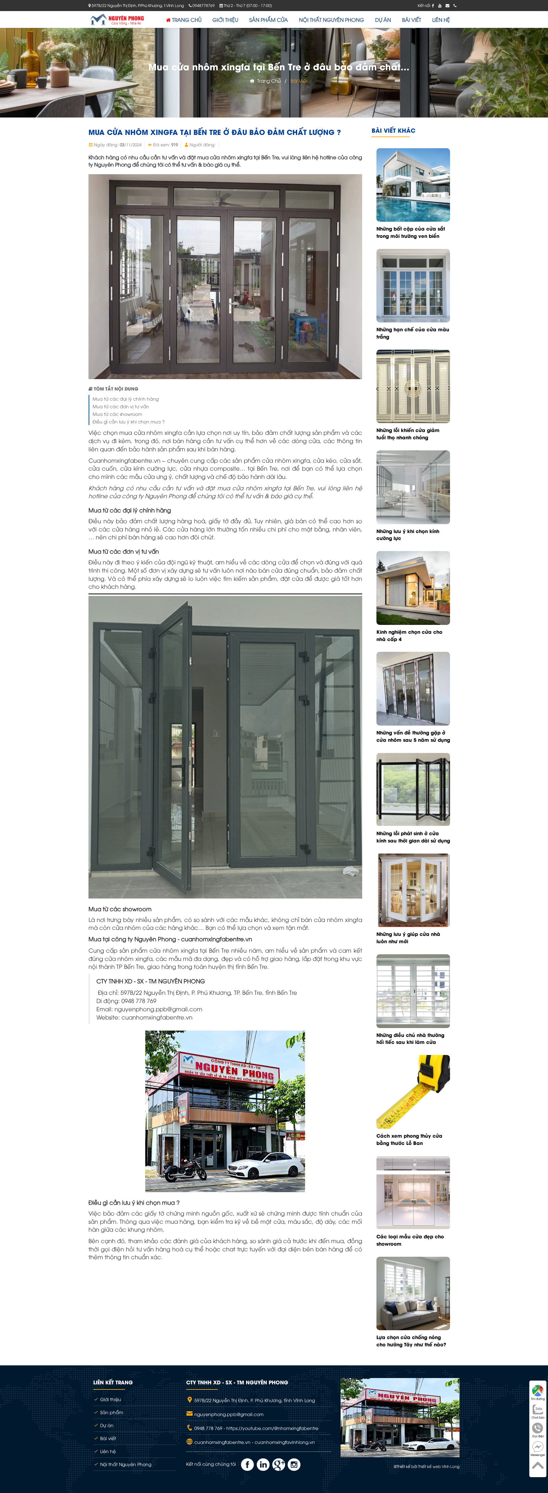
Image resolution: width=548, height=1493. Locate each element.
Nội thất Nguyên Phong (125, 1464)
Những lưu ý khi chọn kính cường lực (407, 534)
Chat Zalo (538, 1417)
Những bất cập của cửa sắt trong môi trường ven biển (410, 232)
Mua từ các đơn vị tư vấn (121, 406)
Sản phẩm (111, 1412)
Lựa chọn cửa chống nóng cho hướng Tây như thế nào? (411, 1340)
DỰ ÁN (383, 19)
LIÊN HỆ (441, 19)
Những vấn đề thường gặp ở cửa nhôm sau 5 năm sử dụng (413, 736)
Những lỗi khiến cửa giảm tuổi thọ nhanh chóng (408, 433)
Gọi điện (538, 1436)
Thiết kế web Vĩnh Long (439, 1466)
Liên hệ (107, 1451)
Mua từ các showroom (117, 414)
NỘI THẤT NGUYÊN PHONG (331, 19)
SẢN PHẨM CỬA (268, 19)
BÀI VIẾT (411, 19)
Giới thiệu (110, 1399)
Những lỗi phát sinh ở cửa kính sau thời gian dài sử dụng (413, 836)
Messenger (538, 1455)
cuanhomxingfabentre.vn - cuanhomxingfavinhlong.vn (254, 1442)
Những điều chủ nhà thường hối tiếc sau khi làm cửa (410, 1038)
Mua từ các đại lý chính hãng (126, 399)
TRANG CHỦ (186, 19)
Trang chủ (268, 80)
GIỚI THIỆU (225, 19)
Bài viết (299, 80)
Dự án (106, 1425)
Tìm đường (538, 1399)
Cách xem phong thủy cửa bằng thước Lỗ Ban (409, 1139)
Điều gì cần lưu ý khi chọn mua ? (129, 421)
